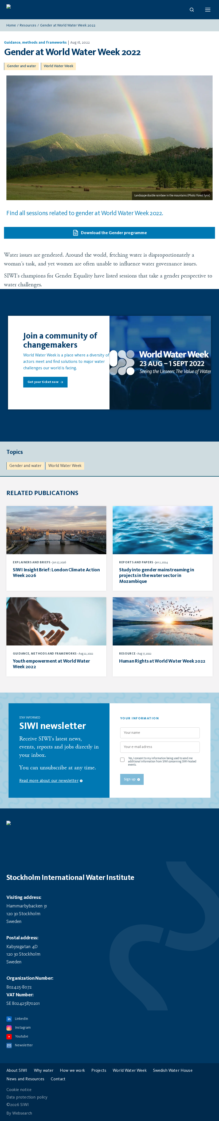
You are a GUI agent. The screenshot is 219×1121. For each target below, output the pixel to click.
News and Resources (25, 1079)
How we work (72, 1071)
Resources (28, 25)
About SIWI (17, 1071)
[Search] (192, 9)
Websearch (22, 1113)
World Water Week (58, 66)
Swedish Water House (173, 1071)
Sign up (130, 779)
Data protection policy (27, 1097)
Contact (58, 1079)
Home (11, 25)
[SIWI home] (109, 825)
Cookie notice (19, 1090)
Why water (43, 1071)
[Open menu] (208, 10)
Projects (98, 1071)
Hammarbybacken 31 (26, 906)
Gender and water (21, 66)
